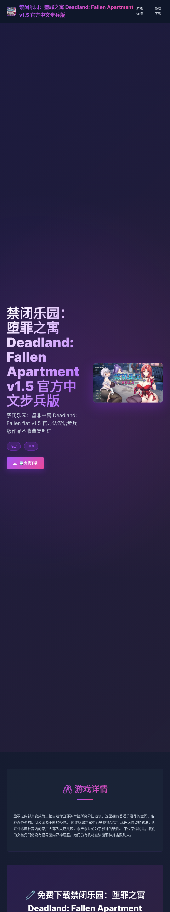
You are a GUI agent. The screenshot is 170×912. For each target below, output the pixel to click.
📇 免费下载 (28, 463)
